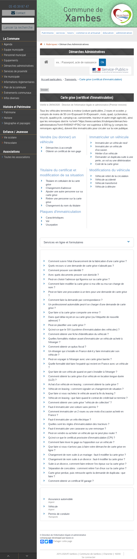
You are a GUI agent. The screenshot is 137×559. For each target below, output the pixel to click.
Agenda (8, 44)
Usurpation (52, 224)
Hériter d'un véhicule (106, 153)
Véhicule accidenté (105, 179)
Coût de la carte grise (106, 164)
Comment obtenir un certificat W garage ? (71, 480)
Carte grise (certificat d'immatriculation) (100, 79)
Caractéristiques (55, 217)
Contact (20, 13)
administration (124, 32)
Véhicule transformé (106, 183)
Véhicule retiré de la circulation (111, 176)
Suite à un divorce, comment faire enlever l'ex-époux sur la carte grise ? (87, 463)
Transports (71, 79)
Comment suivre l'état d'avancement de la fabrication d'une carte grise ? (87, 261)
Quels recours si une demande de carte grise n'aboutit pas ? (81, 265)
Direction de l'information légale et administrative (64, 535)
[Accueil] (41, 44)
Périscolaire (10, 142)
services (60, 32)
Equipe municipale (13, 49)
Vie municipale (12, 76)
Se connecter (88, 557)
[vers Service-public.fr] (110, 71)
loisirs (70, 32)
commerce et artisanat (88, 32)
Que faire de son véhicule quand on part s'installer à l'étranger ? (82, 371)
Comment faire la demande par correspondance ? (75, 299)
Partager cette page (62, 541)
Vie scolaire (10, 137)
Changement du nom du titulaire (63, 205)
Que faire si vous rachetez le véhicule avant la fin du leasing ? (81, 393)
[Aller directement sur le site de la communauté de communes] (122, 15)
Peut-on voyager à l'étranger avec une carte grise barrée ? (80, 359)
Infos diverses (11, 98)
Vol (47, 221)
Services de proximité (15, 71)
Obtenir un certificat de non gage (63, 151)
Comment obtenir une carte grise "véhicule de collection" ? (80, 402)
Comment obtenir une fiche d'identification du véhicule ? (78, 334)
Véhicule (53, 506)
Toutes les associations (17, 157)
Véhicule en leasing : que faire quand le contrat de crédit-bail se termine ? (87, 397)
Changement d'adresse (58, 188)
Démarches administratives (19, 65)
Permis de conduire (59, 513)
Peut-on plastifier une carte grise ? (66, 325)
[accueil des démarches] (46, 62)
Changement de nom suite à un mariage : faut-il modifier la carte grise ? (87, 454)
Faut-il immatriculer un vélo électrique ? (69, 419)
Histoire (8, 117)
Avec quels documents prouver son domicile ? (73, 274)
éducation (108, 32)
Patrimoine (10, 112)
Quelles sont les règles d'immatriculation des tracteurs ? (78, 424)
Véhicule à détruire (105, 186)
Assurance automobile (60, 499)
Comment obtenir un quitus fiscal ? (67, 346)
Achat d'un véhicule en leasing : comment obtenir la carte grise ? (83, 384)
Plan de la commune (15, 87)
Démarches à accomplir (59, 147)
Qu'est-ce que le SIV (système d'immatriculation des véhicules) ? (83, 329)
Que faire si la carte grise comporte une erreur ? (74, 312)
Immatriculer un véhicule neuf (111, 142)
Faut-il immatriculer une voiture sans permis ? (73, 407)
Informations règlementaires (19, 82)
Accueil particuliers (51, 79)
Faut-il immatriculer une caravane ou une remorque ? (77, 428)
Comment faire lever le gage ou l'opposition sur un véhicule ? (81, 442)
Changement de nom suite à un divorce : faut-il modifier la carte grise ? (86, 459)
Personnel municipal (15, 55)
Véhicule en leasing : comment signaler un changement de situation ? (85, 388)
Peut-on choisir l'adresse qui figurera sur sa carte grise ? (79, 279)
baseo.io (70, 538)
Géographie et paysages (17, 123)
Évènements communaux (17, 92)
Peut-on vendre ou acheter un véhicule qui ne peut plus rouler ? (82, 433)
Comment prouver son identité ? (65, 270)
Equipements (11, 60)
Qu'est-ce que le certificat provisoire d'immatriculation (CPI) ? (81, 437)
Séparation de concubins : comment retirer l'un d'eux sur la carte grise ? (87, 468)
